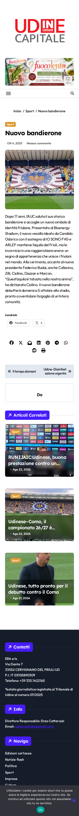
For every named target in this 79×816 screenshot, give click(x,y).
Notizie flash (14, 759)
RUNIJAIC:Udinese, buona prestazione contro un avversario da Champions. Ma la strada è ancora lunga (39, 466)
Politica (11, 766)
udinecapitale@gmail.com (34, 726)
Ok (41, 809)
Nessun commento (39, 143)
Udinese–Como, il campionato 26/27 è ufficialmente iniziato (31, 527)
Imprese (11, 779)
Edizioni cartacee (18, 753)
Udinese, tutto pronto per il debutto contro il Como (37, 589)
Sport (10, 124)
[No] (74, 800)
